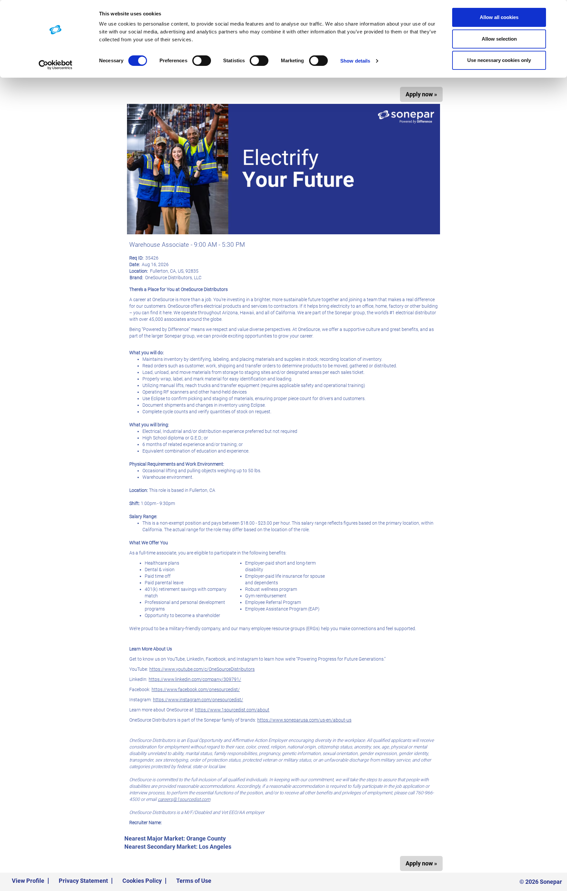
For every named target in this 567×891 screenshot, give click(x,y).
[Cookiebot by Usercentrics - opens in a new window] (55, 65)
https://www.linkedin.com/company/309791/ (195, 679)
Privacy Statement (83, 880)
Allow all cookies (499, 17)
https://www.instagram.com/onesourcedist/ (198, 699)
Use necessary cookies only (499, 60)
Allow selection (499, 39)
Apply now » (421, 94)
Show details (355, 61)
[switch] (201, 60)
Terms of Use (193, 880)
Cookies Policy (142, 880)
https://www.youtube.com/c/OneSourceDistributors (202, 669)
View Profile (28, 880)
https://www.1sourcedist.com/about (232, 709)
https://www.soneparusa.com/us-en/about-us (304, 720)
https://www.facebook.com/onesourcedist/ (196, 689)
